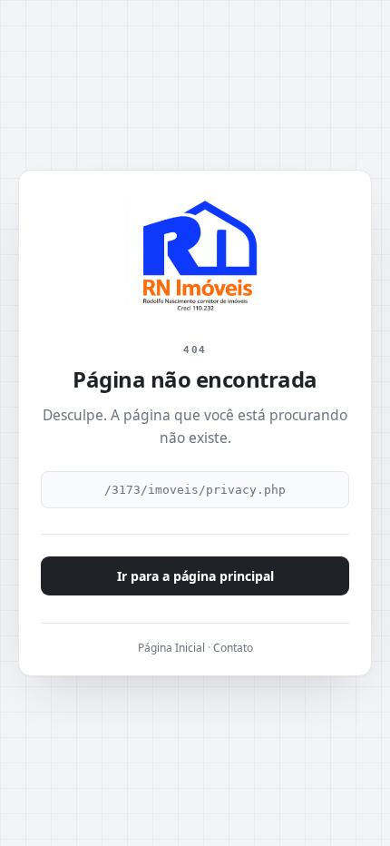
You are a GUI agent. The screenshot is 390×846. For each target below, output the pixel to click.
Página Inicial (171, 647)
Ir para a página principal (195, 576)
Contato (233, 647)
